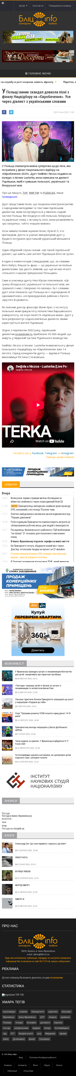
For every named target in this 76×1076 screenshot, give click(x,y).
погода (6, 1028)
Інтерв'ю (22, 1065)
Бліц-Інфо (66, 1011)
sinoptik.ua (18, 828)
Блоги (59, 1065)
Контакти (38, 5)
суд (4, 1033)
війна (5, 1039)
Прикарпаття (37, 1011)
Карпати (58, 1022)
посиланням (56, 977)
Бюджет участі (26, 1033)
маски (32, 1039)
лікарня (52, 1017)
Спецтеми (28, 1071)
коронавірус (9, 1011)
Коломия (31, 1022)
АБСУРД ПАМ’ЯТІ (22, 885)
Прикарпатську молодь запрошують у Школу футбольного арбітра (41, 728)
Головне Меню (39, 73)
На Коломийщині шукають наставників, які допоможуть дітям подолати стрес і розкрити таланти (43, 756)
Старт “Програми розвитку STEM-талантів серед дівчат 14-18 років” (42, 714)
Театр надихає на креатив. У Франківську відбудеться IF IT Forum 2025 (42, 742)
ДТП (42, 1017)
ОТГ (12, 1033)
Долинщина (19, 1039)
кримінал (65, 1017)
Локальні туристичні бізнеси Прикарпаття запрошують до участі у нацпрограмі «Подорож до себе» (44, 700)
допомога (45, 1022)
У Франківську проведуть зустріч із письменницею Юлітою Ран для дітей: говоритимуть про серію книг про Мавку (43, 673)
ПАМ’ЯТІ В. (20, 899)
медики (36, 1028)
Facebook (37, 453)
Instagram (67, 453)
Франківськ (8, 1017)
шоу (39, 1033)
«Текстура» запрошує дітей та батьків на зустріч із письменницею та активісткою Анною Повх (38, 687)
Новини (8, 1065)
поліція (19, 1022)
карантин (52, 1011)
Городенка (44, 1039)
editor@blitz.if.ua (41, 954)
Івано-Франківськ (27, 1017)
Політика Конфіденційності (42, 1057)
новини (23, 1011)
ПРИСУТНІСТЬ (21, 857)
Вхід (21, 1057)
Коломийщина (62, 1028)
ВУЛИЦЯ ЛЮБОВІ (23, 871)
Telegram (51, 453)
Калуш (47, 1028)
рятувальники (21, 1028)
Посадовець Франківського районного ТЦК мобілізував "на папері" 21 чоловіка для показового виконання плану (40, 533)
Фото (35, 1065)
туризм (63, 1033)
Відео (47, 1065)
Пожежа (7, 1022)
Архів (22, 5)
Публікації (12, 1071)
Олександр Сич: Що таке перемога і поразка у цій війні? (40, 844)
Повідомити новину (60, 5)
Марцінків (50, 1033)
